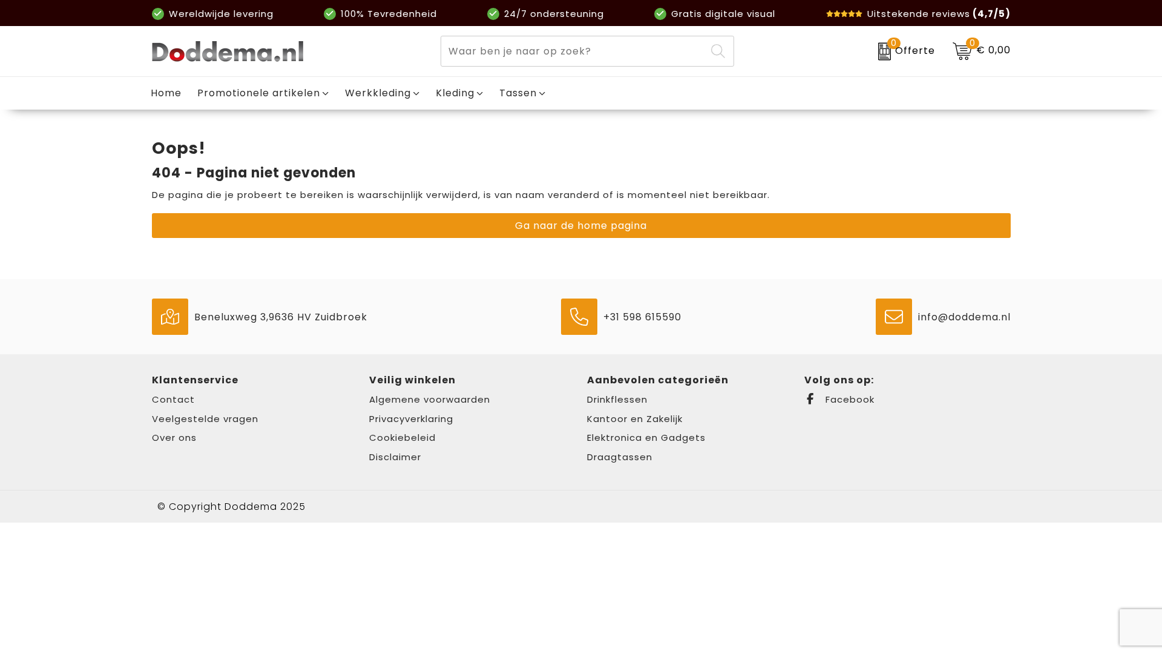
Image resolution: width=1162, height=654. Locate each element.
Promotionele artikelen (258, 93)
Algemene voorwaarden (429, 399)
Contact (173, 399)
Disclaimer (395, 457)
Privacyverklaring (411, 418)
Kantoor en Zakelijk (635, 418)
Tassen (518, 93)
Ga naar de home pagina (581, 226)
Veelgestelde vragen (205, 418)
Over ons (174, 437)
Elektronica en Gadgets (646, 437)
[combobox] (573, 51)
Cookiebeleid (402, 437)
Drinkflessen (617, 399)
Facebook (848, 399)
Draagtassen (619, 457)
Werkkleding (378, 93)
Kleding (455, 93)
